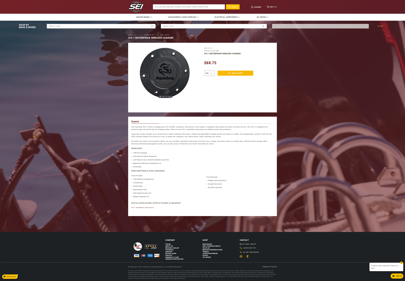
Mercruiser (207, 244)
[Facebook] (248, 257)
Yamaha (205, 251)
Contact (168, 255)
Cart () (273, 7)
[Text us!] (397, 276)
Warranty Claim (172, 257)
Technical (169, 250)
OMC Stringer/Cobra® (211, 246)
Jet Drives (206, 257)
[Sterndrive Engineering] (136, 7)
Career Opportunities (174, 259)
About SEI (169, 246)
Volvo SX (206, 248)
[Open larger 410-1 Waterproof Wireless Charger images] (165, 72)
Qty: (207, 73)
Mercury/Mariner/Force (212, 250)
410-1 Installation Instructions (142, 207)
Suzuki (205, 255)
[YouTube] (242, 257)
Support (168, 251)
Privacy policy (270, 267)
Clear (380, 26)
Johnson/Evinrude (210, 253)
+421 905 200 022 (252, 252)
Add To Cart (237, 73)
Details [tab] (135, 121)
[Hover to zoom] (165, 72)
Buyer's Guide (170, 253)
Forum (168, 244)
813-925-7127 (251, 248)
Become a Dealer (172, 248)
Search (235, 7)
